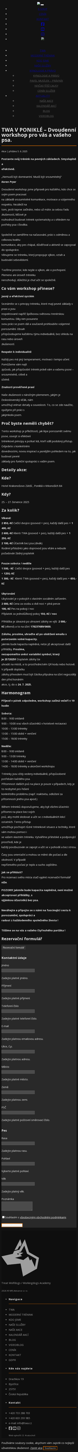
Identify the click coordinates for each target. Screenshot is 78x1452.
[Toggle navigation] (42, 4)
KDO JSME (42, 60)
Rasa (4, 1138)
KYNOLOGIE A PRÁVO (43, 70)
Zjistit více (36, 1448)
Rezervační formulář (13, 947)
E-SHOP (42, 9)
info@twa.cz (24, 1423)
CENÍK (42, 14)
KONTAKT (42, 19)
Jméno (5, 965)
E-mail (5, 1026)
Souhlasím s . (36, 1217)
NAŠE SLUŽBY (42, 65)
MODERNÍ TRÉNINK (43, 55)
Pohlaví (5, 1158)
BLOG (46, 111)
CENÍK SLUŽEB (46, 90)
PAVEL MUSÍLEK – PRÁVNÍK (46, 80)
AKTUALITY (43, 96)
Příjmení (6, 985)
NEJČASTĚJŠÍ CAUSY (46, 85)
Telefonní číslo (10, 1006)
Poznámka (7, 1199)
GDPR (12, 1360)
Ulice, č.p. (7, 1046)
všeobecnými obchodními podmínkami (43, 1217)
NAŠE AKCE (46, 101)
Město (5, 1066)
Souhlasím (50, 1448)
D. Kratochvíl (28, 1435)
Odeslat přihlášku (12, 1225)
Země (4, 1087)
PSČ (3, 1107)
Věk (3, 1178)
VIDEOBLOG (46, 116)
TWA (43, 50)
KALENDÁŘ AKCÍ (46, 106)
